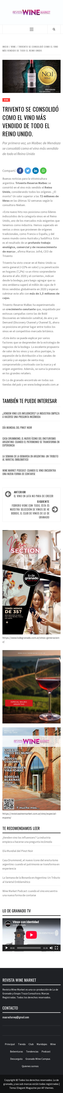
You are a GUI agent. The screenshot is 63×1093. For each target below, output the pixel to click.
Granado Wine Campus (38, 1058)
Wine (6, 99)
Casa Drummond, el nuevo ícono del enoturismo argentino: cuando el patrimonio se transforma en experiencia (30, 442)
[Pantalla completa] (56, 948)
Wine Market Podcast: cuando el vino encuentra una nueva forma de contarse (29, 472)
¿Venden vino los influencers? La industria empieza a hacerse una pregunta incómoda (30, 415)
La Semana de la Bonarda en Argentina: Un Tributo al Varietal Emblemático (30, 458)
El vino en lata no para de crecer (33, 494)
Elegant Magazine (27, 1087)
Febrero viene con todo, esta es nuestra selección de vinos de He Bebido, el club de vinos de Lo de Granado (29, 509)
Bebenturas (16, 1051)
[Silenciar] (51, 948)
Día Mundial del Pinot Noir (17, 428)
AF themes (47, 1087)
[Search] (54, 29)
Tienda (22, 1044)
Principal (10, 1044)
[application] (31, 934)
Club (31, 1044)
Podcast (46, 1051)
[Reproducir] (6, 948)
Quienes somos (30, 1066)
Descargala (16, 1058)
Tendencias (32, 1051)
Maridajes (42, 1044)
